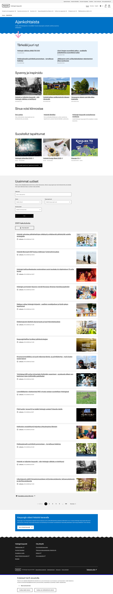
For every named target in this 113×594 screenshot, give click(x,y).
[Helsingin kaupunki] (18, 569)
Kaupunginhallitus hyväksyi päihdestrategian (32, 339)
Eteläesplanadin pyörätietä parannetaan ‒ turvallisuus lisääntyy (35, 60)
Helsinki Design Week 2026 (56, 158)
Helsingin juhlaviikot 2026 (28, 158)
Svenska (92, 6)
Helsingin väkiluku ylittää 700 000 (28, 51)
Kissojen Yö (84, 158)
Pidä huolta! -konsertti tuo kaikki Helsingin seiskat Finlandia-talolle (39, 409)
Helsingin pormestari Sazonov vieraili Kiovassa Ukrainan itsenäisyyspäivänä (43, 287)
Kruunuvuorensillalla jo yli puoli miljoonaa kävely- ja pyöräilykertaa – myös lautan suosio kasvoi (44, 358)
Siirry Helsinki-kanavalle (26, 527)
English (96, 6)
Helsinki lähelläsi (49, 115)
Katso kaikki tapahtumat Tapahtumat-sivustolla (29, 165)
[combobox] (28, 202)
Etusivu (3, 15)
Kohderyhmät (18, 206)
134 (66, 504)
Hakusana (17, 191)
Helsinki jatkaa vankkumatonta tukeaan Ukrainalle (56, 98)
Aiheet (16, 199)
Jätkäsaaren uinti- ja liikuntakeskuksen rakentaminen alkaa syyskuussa (75, 60)
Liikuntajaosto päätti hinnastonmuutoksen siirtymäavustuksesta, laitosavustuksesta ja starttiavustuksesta (46, 480)
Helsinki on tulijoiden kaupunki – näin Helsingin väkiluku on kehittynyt (27, 98)
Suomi (87, 6)
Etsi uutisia (19, 115)
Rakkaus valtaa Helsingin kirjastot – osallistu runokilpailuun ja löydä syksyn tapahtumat (42, 305)
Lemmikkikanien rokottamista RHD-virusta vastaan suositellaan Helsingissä (43, 392)
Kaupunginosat (48, 199)
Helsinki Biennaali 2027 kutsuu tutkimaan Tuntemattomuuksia (38, 252)
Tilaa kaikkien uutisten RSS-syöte (25, 496)
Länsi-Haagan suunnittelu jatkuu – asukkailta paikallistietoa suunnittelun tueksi (72, 52)
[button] (73, 504)
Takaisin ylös (91, 570)
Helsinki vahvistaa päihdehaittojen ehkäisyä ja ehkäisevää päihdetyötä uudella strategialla (44, 235)
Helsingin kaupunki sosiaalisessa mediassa (83, 116)
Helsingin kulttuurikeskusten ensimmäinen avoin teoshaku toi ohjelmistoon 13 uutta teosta (45, 270)
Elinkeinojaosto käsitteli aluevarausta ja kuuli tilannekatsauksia (38, 322)
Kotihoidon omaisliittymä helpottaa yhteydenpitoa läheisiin (37, 427)
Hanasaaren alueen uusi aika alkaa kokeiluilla (82, 98)
